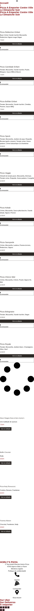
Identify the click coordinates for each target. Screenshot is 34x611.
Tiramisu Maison (5, 520)
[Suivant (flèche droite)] (3, 610)
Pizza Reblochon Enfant (10, 32)
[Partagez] (6, 607)
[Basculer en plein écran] (3, 607)
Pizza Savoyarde (7, 242)
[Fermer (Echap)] (8, 607)
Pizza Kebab (5, 208)
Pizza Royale (5, 344)
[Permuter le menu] (17, 1)
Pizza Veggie (5, 173)
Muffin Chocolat (5, 452)
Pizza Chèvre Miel (7, 277)
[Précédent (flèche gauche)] (1, 610)
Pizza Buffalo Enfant (8, 101)
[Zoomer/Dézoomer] (1, 607)
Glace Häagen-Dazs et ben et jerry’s (12, 418)
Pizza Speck (5, 136)
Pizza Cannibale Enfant (9, 67)
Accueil (4, 3)
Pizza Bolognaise (7, 312)
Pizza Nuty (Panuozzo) (7, 486)
